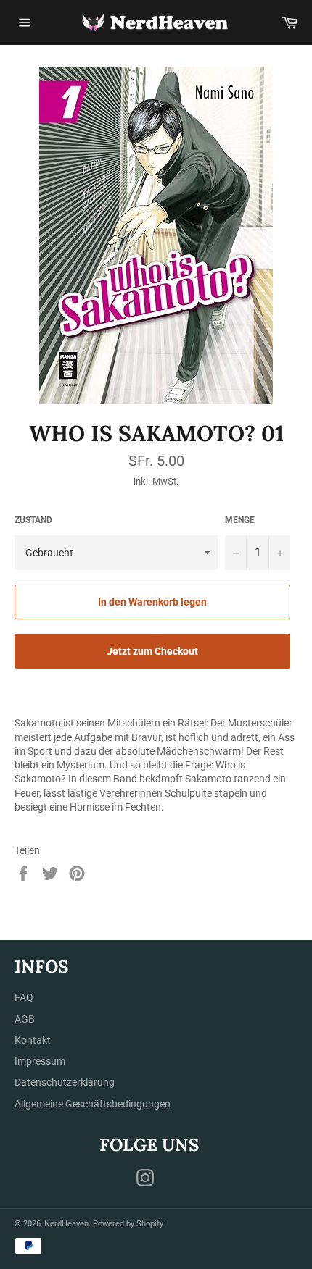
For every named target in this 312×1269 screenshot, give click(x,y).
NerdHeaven (66, 1223)
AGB (25, 1019)
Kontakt (33, 1040)
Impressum (40, 1061)
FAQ (24, 997)
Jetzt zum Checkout (152, 651)
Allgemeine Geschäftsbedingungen (93, 1104)
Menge (240, 520)
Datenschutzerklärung (65, 1082)
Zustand (33, 520)
